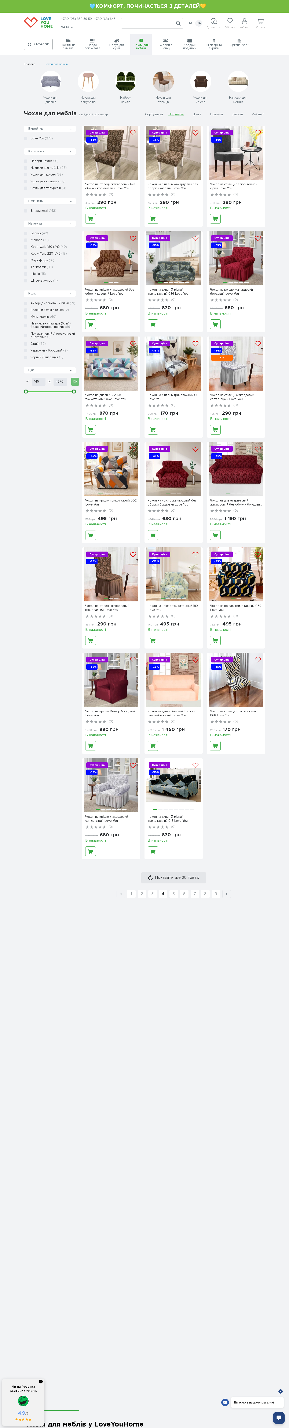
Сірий (38, 344)
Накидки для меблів (48, 168)
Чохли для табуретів (48, 188)
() (111, 194)
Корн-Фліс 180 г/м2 (48, 247)
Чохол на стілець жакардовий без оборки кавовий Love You (173, 186)
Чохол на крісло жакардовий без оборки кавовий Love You (109, 292)
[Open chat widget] (279, 1418)
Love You (41, 138)
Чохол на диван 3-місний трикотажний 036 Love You (168, 292)
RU (191, 23)
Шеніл (38, 274)
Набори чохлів (44, 161)
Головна (29, 64)
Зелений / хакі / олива (49, 310)
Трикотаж (41, 267)
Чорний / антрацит (46, 357)
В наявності (43, 211)
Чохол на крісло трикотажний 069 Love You (235, 608)
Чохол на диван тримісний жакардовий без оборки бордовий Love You (235, 503)
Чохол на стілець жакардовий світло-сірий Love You (232, 397)
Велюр (39, 233)
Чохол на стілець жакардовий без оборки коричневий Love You (110, 186)
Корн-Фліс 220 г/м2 (48, 253)
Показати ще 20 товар (177, 877)
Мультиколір (43, 317)
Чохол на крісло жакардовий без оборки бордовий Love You (172, 502)
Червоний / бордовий (49, 350)
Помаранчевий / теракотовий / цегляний (52, 335)
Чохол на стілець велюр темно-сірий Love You (233, 186)
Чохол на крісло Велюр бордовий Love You (110, 713)
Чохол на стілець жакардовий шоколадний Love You (107, 608)
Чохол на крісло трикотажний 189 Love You (173, 608)
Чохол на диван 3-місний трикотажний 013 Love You (168, 819)
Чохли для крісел (46, 174)
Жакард (39, 240)
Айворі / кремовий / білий (52, 303)
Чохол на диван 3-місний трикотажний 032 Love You (105, 397)
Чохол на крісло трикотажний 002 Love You (111, 502)
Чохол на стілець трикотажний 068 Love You (233, 713)
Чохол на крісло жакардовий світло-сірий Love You (106, 819)
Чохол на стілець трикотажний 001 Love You (174, 397)
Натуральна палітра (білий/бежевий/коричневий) (50, 325)
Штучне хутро (44, 280)
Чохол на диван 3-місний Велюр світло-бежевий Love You (171, 713)
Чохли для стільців (47, 181)
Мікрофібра (42, 260)
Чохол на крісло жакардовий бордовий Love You (231, 292)
